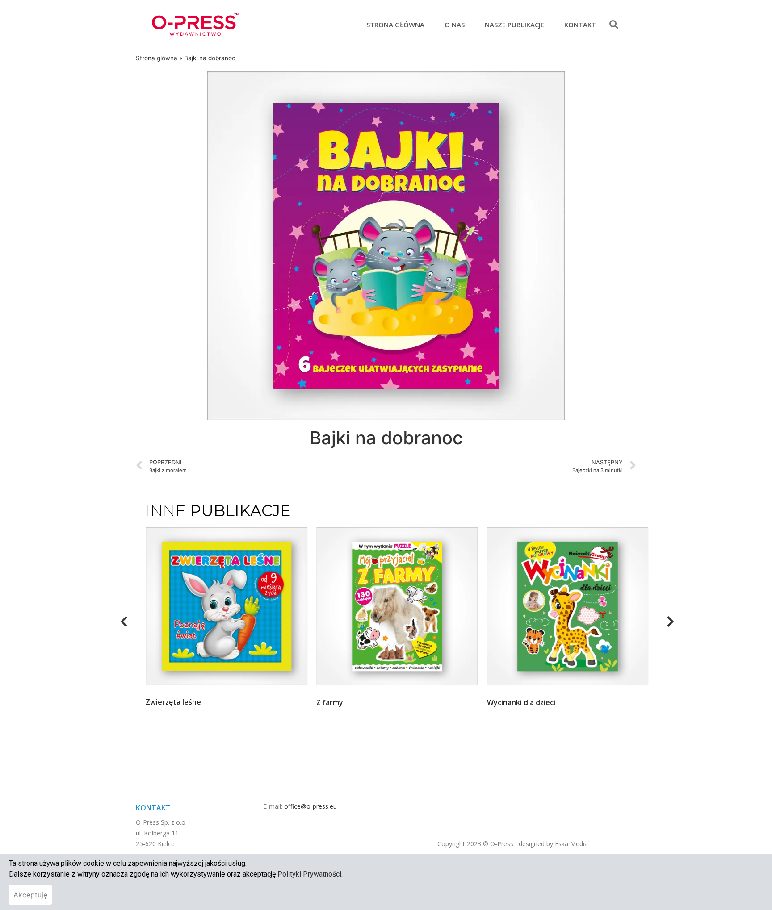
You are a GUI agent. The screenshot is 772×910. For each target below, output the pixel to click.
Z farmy (159, 702)
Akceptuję (30, 894)
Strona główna (156, 58)
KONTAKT (580, 24)
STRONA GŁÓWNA (395, 24)
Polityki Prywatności (309, 874)
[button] (614, 24)
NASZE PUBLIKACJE (514, 24)
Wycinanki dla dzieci (350, 702)
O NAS (455, 24)
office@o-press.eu (310, 806)
